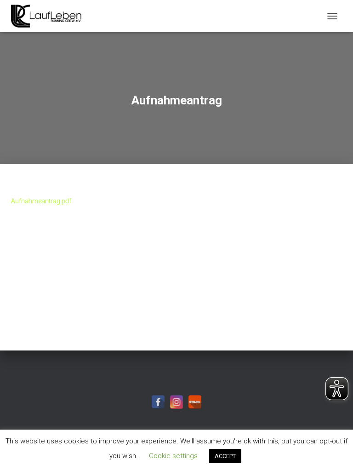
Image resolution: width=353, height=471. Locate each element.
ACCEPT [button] (225, 456)
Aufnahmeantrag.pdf (41, 201)
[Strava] (195, 402)
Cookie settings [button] (173, 456)
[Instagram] (176, 402)
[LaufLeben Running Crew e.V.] (49, 16)
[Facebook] (158, 402)
